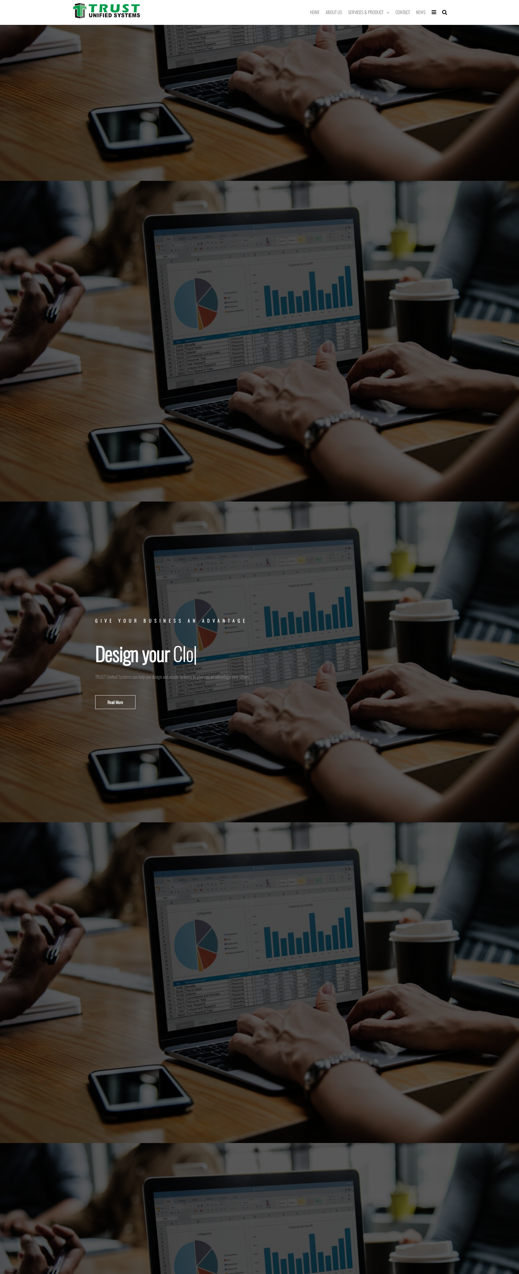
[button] (115, 702)
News (421, 12)
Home (315, 12)
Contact (403, 12)
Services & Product (366, 12)
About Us (334, 12)
